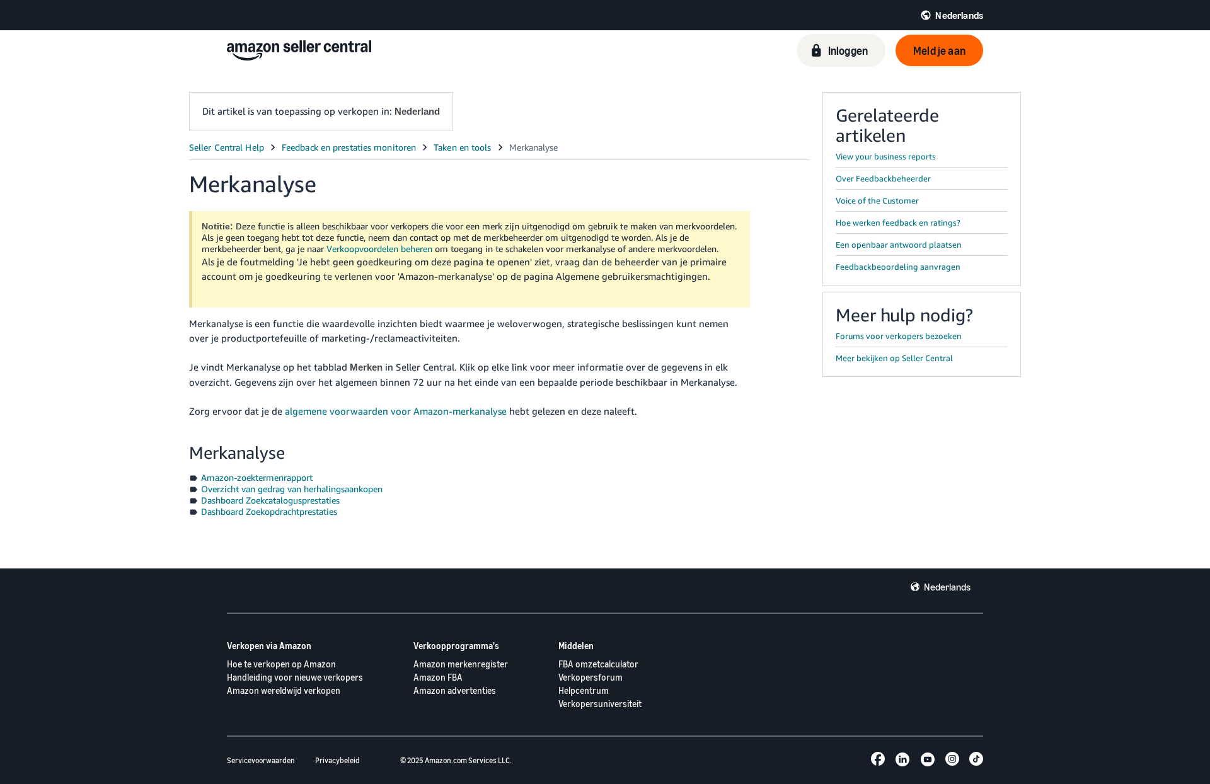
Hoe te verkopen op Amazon (281, 664)
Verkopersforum (590, 677)
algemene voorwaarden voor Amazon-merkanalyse (396, 411)
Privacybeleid (337, 760)
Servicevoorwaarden (261, 760)
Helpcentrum (583, 690)
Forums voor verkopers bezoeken (899, 336)
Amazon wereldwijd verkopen (283, 690)
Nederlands (947, 586)
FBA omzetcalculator (598, 664)
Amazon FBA (438, 677)
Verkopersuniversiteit (600, 703)
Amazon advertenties (454, 690)
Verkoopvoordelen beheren (379, 248)
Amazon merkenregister (460, 664)
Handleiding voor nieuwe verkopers (295, 677)
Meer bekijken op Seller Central (894, 358)
